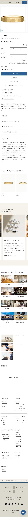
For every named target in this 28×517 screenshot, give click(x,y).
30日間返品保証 (8, 92)
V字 (4, 424)
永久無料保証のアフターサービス (12, 96)
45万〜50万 (18, 446)
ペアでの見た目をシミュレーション (13, 85)
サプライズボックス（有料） (9, 132)
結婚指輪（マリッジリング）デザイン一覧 (16, 480)
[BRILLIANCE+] (14, 2)
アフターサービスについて (10, 255)
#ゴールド (3, 103)
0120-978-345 (18, 497)
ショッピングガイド (20, 487)
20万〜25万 (18, 437)
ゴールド (17, 403)
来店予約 (14, 77)
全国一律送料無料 (8, 89)
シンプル (4, 401)
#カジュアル (17, 103)
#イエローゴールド (10, 103)
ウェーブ (4, 420)
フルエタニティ (20, 422)
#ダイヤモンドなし (16, 104)
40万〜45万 (18, 445)
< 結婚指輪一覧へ (5, 5)
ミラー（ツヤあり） (6, 434)
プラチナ (17, 401)
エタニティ (18, 418)
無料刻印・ (10, 121)
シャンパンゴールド (21, 408)
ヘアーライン (6, 438)
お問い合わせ (20, 491)
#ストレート (8, 104)
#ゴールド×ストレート (19, 106)
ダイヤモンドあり (5, 455)
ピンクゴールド (20, 406)
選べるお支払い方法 (9, 99)
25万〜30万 (18, 439)
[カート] (5, 3)
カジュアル (4, 403)
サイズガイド (24, 60)
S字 (4, 422)
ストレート (4, 418)
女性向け (4, 469)
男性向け (4, 471)
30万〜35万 (18, 441)
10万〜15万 (18, 434)
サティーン (5, 439)
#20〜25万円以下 (5, 106)
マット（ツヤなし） (6, 436)
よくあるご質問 (7, 491)
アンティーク (4, 406)
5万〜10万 (18, 432)
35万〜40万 (18, 443)
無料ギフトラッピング (8, 126)
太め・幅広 (18, 455)
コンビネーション (19, 410)
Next (26, 211)
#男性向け (12, 106)
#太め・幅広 (22, 104)
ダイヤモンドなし (5, 457)
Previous (23, 211)
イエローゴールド (20, 404)
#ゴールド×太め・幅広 (17, 108)
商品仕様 (4, 116)
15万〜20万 (18, 436)
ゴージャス (4, 404)
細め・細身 (18, 457)
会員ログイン (7, 487)
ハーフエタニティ (20, 420)
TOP (3, 480)
